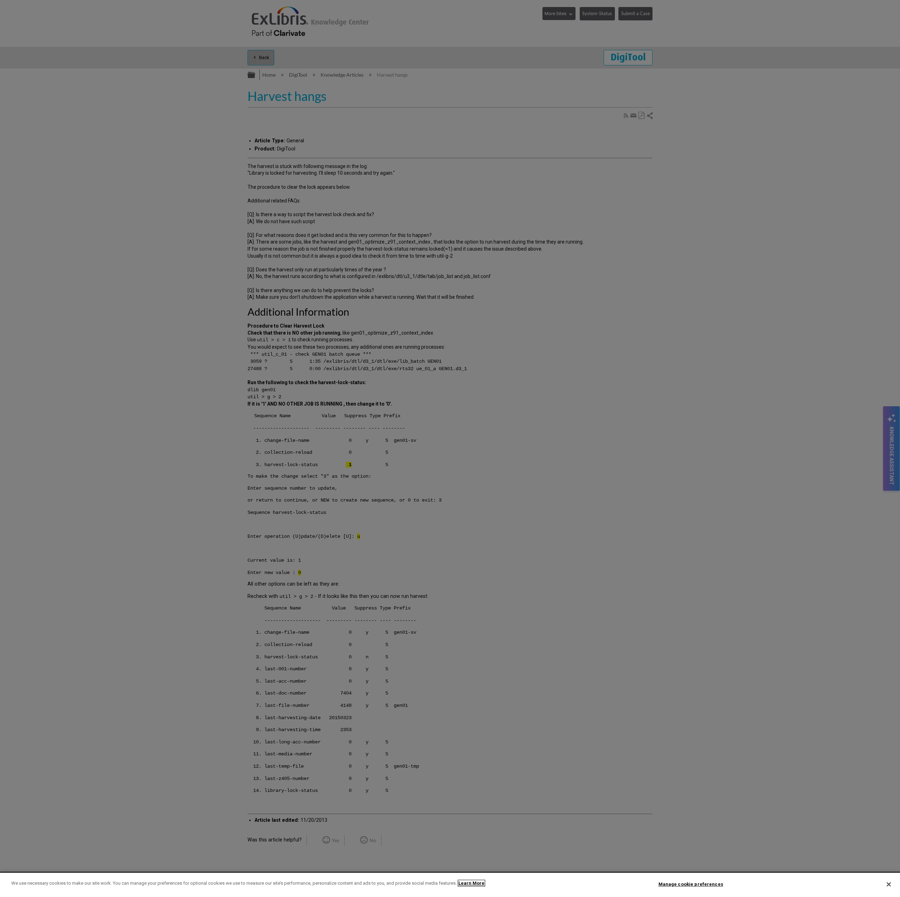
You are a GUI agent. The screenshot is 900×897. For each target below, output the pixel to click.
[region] (450, 885)
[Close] (888, 884)
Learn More (471, 883)
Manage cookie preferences (690, 884)
